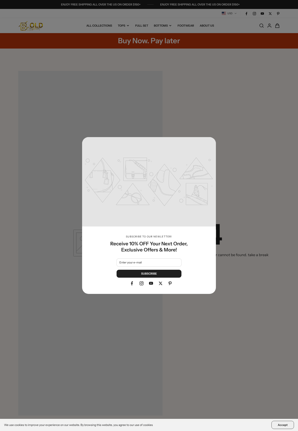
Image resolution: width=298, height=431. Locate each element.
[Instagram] (141, 283)
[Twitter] (161, 283)
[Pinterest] (170, 283)
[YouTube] (151, 283)
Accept (283, 425)
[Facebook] (132, 283)
